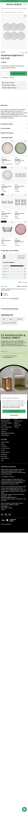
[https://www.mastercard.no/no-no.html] (7, 520)
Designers (3, 431)
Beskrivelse (4, 105)
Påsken (3, 444)
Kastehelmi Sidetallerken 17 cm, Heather (19, 241)
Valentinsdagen (5, 442)
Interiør (16, 418)
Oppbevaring (17, 425)
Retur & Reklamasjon (6, 427)
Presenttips (4, 446)
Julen (2, 460)
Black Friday (4, 456)
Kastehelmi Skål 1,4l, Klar (6, 241)
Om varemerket (5, 128)
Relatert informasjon (7, 133)
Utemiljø (16, 427)
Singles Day (4, 454)
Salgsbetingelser (5, 420)
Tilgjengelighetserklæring (7, 433)
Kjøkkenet (16, 423)
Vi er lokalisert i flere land (7, 476)
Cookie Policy (4, 429)
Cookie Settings (14, 415)
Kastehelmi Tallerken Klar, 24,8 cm (6, 187)
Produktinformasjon (7, 124)
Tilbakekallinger (5, 435)
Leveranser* (4, 425)
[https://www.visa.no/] (3, 520)
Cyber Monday (5, 458)
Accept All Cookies (14, 411)
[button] (24, 4)
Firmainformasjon (5, 418)
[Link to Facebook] (2, 514)
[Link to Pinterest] (9, 514)
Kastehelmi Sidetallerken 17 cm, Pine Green (19, 160)
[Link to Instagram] (6, 514)
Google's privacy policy (14, 407)
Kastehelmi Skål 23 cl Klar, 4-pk (19, 214)
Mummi (3, 450)
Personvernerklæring (6, 423)
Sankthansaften (5, 452)
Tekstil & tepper (18, 420)
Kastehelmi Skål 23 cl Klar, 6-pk (19, 187)
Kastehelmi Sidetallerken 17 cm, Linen (6, 160)
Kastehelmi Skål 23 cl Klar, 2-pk (6, 214)
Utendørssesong (5, 448)
